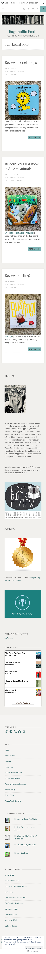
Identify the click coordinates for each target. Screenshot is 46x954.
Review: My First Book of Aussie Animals (22, 166)
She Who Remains (12, 672)
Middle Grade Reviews (13, 773)
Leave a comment (15, 180)
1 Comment (13, 74)
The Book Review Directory (15, 903)
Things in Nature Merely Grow (16, 681)
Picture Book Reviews (13, 778)
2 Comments (13, 288)
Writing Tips (9, 795)
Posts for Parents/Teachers (15, 784)
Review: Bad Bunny (21, 853)
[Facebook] (29, 9)
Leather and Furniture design (16, 886)
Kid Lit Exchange (11, 926)
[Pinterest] (37, 9)
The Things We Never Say (15, 653)
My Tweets (9, 638)
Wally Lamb (10, 664)
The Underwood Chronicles (15, 898)
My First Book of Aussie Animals (19, 233)
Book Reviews (10, 756)
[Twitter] (33, 9)
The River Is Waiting (12, 662)
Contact (8, 761)
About (7, 750)
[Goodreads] (24, 732)
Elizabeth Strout (11, 655)
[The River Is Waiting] (38, 668)
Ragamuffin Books (23, 31)
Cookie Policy (12, 944)
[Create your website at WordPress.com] (23, 3)
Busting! (8, 336)
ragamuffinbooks (15, 71)
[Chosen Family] (38, 696)
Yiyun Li (9, 683)
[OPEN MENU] (3, 9)
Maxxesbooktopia (11, 909)
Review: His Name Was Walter (25, 819)
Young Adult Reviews (13, 801)
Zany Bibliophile (11, 915)
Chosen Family (11, 690)
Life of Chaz (9, 875)
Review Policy (10, 790)
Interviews (9, 767)
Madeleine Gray (11, 692)
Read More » (34, 137)
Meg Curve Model (11, 920)
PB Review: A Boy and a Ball (25, 845)
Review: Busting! (17, 275)
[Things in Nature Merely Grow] (38, 686)
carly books (9, 892)
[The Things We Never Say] (38, 658)
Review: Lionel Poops (21, 62)
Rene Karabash (11, 674)
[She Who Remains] (38, 677)
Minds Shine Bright (12, 881)
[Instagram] (24, 9)
